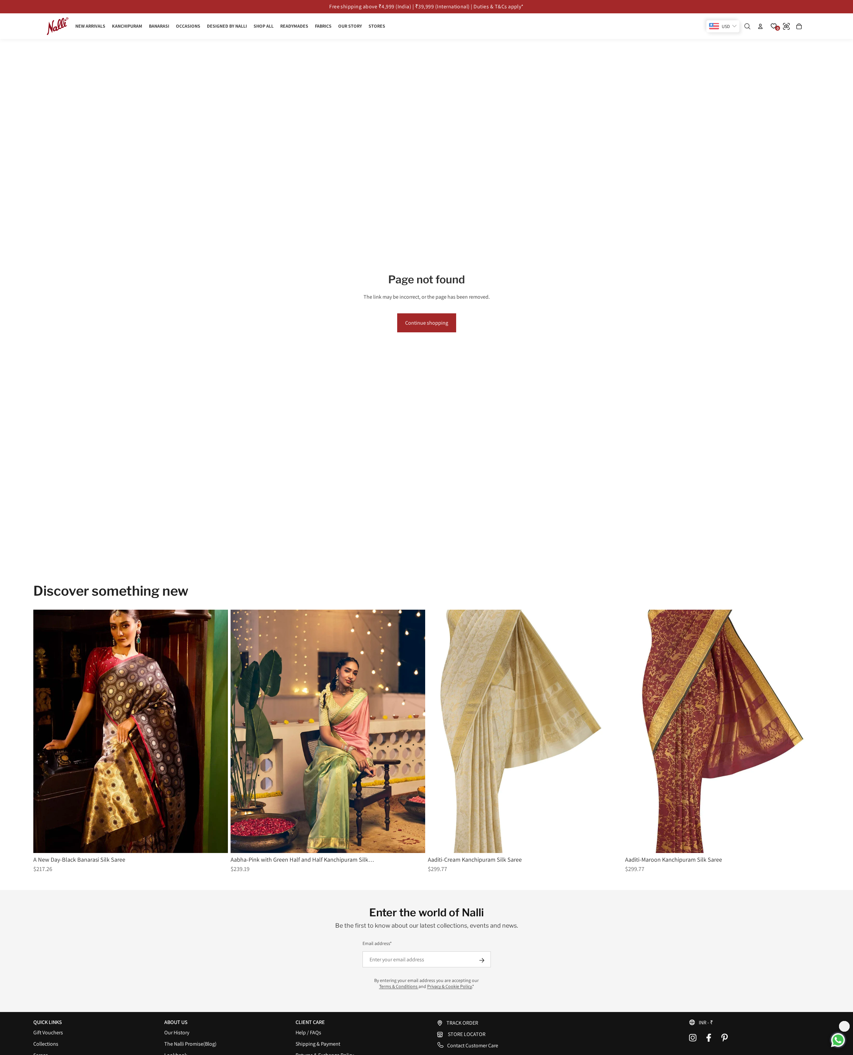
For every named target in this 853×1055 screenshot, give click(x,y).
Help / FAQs (308, 1032)
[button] (754, 1022)
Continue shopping (426, 322)
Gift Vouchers (48, 1032)
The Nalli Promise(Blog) (190, 1043)
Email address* (377, 943)
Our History (176, 1032)
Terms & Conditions (399, 986)
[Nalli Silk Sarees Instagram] (693, 1038)
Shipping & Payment (318, 1043)
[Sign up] (482, 960)
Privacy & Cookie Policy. (449, 986)
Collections (45, 1043)
